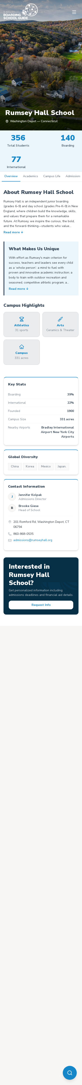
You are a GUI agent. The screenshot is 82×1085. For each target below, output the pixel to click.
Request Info (41, 605)
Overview (11, 176)
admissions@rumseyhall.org (32, 540)
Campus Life (51, 176)
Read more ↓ (13, 232)
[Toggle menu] (74, 12)
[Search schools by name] (70, 1073)
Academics (30, 176)
